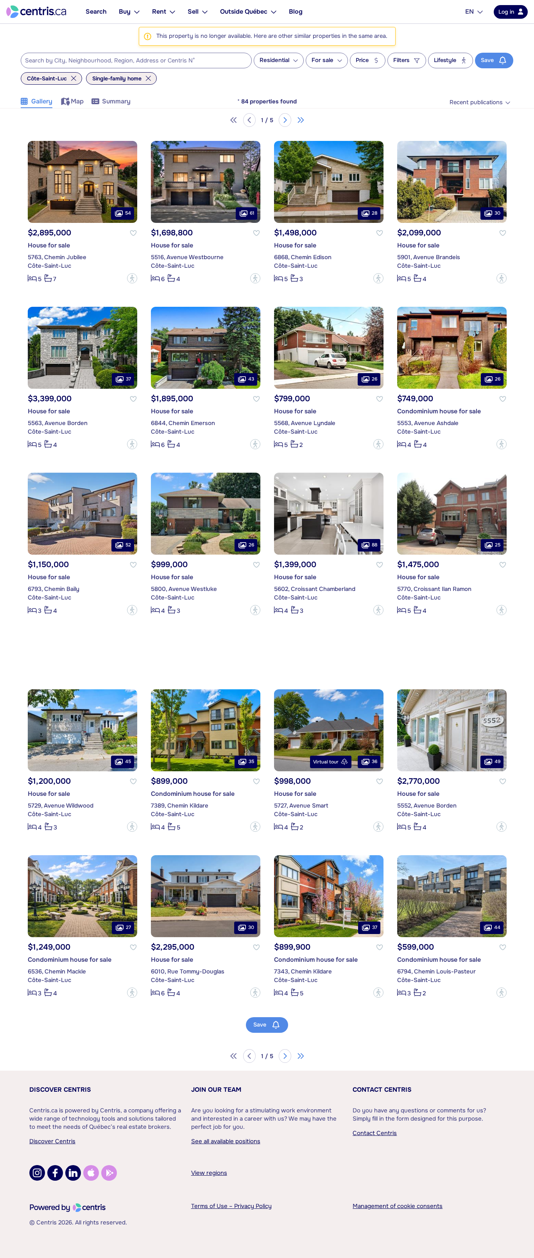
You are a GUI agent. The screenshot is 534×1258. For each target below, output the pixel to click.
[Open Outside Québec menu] (274, 12)
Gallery (41, 101)
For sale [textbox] (322, 60)
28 (374, 213)
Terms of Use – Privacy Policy (231, 1206)
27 (128, 927)
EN (469, 11)
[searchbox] (131, 61)
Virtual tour (326, 762)
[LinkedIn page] (73, 1173)
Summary (116, 101)
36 (374, 761)
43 (251, 379)
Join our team (216, 1089)
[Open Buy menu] (137, 12)
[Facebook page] (55, 1173)
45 (128, 761)
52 (128, 545)
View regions (209, 1173)
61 (252, 213)
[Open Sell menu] (205, 12)
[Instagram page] (37, 1173)
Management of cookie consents (398, 1206)
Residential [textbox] (274, 60)
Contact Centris (382, 1089)
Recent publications (476, 102)
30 (497, 213)
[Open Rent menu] (172, 12)
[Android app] (109, 1173)
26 (374, 379)
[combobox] (136, 60)
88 (374, 545)
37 (128, 379)
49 (497, 761)
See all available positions (225, 1141)
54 (128, 213)
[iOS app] (91, 1173)
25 (497, 545)
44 (497, 927)
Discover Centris (60, 1089)
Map (77, 101)
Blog (296, 11)
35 (251, 761)
